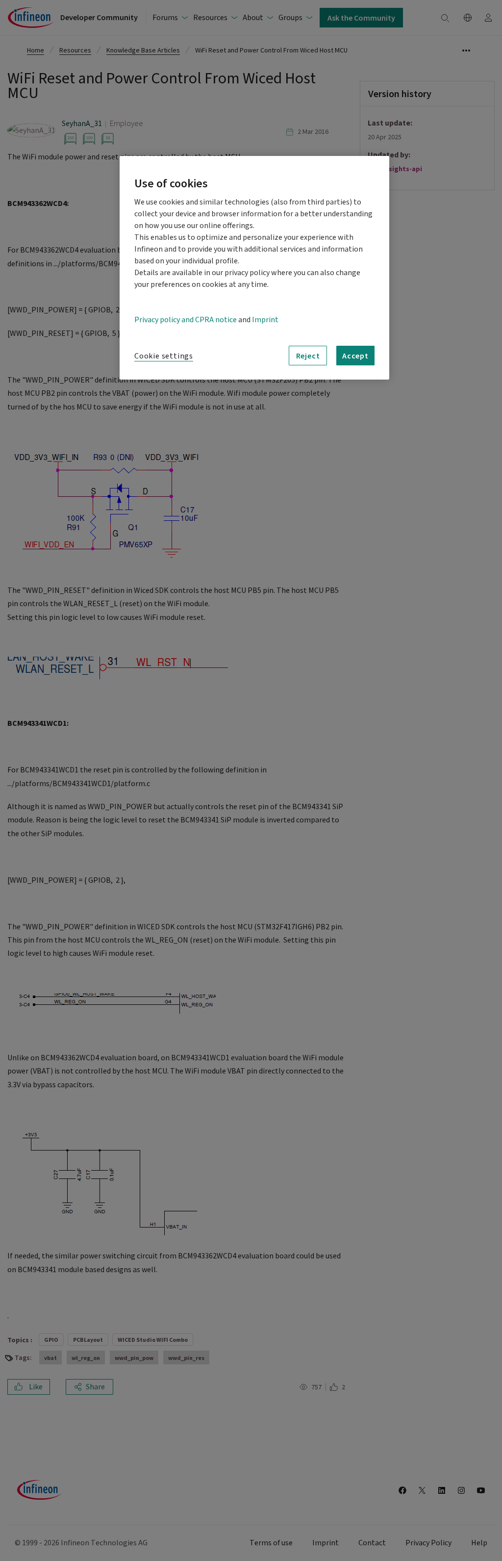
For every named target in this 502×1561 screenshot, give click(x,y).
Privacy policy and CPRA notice (185, 319)
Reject (308, 355)
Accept (355, 355)
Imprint (265, 319)
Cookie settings (163, 356)
